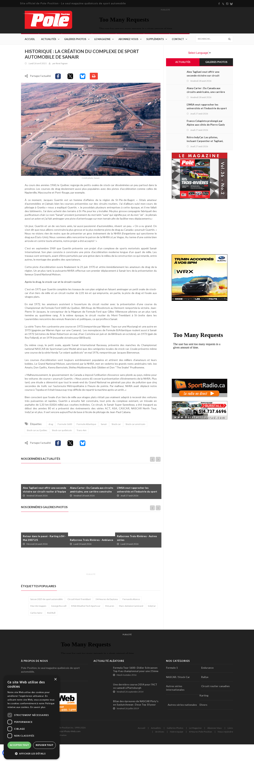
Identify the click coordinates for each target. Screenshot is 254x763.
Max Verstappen (38, 605)
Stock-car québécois (62, 430)
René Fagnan (61, 63)
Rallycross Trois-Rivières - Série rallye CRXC (136, 538)
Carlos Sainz (36, 612)
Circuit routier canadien (215, 686)
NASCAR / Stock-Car (178, 677)
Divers (203, 704)
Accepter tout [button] (19, 745)
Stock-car (116, 424)
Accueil (30, 39)
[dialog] (32, 717)
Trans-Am (81, 430)
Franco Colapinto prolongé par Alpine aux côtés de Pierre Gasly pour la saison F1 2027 (136, 491)
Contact (178, 39)
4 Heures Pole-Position (200, 731)
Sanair (104, 424)
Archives (159, 731)
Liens (230, 728)
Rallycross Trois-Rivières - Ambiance (44, 539)
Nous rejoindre (225, 731)
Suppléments (155, 39)
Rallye (204, 677)
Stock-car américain (135, 424)
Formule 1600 (65, 424)
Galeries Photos (75, 39)
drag (51, 424)
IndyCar (152, 605)
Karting (204, 695)
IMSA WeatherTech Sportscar (85, 605)
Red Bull (51, 612)
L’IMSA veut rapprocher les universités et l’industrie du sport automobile (90, 491)
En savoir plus (37, 707)
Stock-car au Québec (37, 430)
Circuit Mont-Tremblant (79, 599)
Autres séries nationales (182, 704)
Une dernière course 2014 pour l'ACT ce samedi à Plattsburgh (135, 686)
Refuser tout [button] (44, 745)
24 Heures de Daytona (107, 599)
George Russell (58, 605)
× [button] (55, 679)
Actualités (48, 39)
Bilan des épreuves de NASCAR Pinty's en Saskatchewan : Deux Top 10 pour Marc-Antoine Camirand (135, 704)
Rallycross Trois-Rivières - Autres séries (90, 538)
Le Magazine (102, 39)
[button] (31, 753)
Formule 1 (172, 667)
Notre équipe (176, 731)
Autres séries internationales (175, 688)
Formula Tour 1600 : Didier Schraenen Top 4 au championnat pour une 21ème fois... (135, 671)
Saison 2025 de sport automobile (46, 599)
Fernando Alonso (131, 599)
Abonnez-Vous (128, 39)
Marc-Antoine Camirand (131, 605)
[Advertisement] (88, 562)
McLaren (109, 605)
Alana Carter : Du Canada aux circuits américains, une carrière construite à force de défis (44, 491)
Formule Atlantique (86, 424)
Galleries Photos (175, 728)
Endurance (207, 667)
